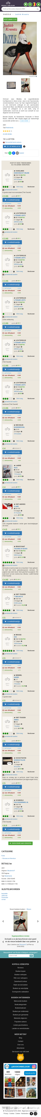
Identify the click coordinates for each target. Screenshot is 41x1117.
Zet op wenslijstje (13, 146)
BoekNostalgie (19, 760)
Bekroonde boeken (20, 1001)
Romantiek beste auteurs (13, 142)
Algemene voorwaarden (29, 1111)
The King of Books (20, 548)
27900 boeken (18, 809)
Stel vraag (19, 187)
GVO (15, 637)
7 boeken (17, 726)
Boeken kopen (20, 971)
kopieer (21, 153)
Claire (16, 506)
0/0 (17, 722)
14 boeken (17, 684)
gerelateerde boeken (10, 190)
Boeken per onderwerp (20, 1011)
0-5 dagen (17, 511)
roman (3, 899)
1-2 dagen (17, 553)
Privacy (6, 1113)
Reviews (21, 968)
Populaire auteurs (20, 1022)
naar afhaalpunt (12, 206)
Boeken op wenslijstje (20, 988)
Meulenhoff (11, 870)
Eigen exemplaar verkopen (21, 843)
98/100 (18, 217)
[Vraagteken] (30, 4)
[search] (37, 9)
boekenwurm (27, 944)
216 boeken (17, 434)
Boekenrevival (19, 427)
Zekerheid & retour (20, 981)
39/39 (17, 470)
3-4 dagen (17, 601)
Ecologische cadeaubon (20, 992)
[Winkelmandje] (26, 4)
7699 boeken (18, 643)
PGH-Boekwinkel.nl (21, 802)
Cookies (11, 1113)
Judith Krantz (22, 14)
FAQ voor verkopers (20, 978)
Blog (20, 1038)
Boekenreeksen (20, 1008)
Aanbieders (25, 1113)
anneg (16, 720)
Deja (15, 468)
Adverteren (20, 1048)
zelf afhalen (12, 203)
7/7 (17, 679)
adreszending (12, 208)
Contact (20, 1041)
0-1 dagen (17, 220)
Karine (16, 677)
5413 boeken (18, 179)
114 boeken (17, 474)
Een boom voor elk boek (20, 1052)
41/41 (17, 429)
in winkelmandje (13, 200)
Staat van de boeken (20, 985)
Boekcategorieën (20, 1004)
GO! (31, 955)
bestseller (4, 893)
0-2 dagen (17, 177)
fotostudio (4, 897)
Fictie (3, 856)
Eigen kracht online (21, 173)
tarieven (17, 448)
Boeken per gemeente (20, 1015)
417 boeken (17, 513)
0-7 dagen (17, 724)
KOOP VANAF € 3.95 (10, 19)
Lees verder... (25, 121)
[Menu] (39, 4)
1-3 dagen (17, 764)
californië (4, 895)
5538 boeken (18, 603)
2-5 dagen (17, 431)
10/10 (17, 762)
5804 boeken (18, 555)
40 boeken (17, 766)
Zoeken (17, 1113)
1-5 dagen (17, 472)
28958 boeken (18, 222)
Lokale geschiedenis (20, 1025)
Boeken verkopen (20, 975)
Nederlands (9, 127)
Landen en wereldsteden (20, 1028)
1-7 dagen (17, 682)
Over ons (20, 1045)
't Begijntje (18, 596)
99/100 (18, 508)
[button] (3, 921)
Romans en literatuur (8, 858)
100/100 (18, 175)
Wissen (29, 909)
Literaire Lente (19, 215)
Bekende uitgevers (20, 1018)
